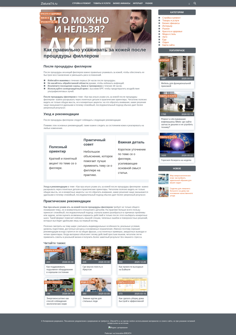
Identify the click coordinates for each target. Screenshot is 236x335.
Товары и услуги (101, 3)
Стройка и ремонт (81, 3)
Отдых (165, 42)
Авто (164, 36)
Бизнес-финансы (121, 3)
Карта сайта (168, 44)
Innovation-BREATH (123, 333)
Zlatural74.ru (49, 3)
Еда (164, 39)
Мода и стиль (169, 34)
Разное (149, 3)
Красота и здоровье (50, 13)
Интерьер (138, 3)
